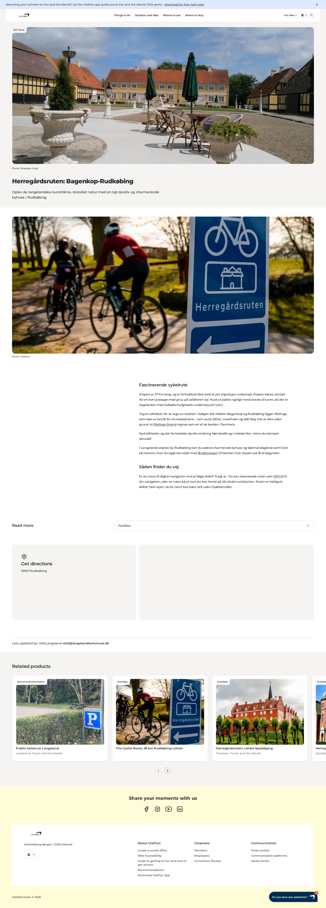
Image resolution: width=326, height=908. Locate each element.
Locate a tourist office (152, 850)
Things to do (122, 15)
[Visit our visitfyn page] (157, 809)
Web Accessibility (149, 855)
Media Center (260, 861)
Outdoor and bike (146, 15)
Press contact (260, 850)
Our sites (289, 15)
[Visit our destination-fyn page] (179, 809)
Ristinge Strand (165, 424)
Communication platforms (269, 855)
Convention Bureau (207, 861)
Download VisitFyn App (154, 875)
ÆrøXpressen (208, 453)
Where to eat (172, 15)
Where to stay (194, 15)
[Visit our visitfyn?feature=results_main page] (168, 809)
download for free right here (184, 4)
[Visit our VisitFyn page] (146, 809)
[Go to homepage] (23, 15)
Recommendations (151, 870)
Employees (201, 855)
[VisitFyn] (35, 833)
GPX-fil (278, 476)
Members (200, 850)
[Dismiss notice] (317, 5)
